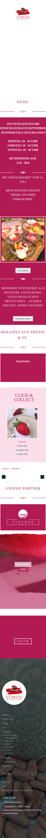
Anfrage (5, 723)
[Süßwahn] (23, 13)
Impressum (6, 782)
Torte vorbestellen (9, 762)
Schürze (8, 744)
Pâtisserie (5, 715)
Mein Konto (8, 753)
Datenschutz (6, 774)
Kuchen (8, 750)
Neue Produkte (11, 735)
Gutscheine (6, 766)
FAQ (4, 778)
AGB (4, 786)
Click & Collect (8, 719)
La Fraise (22, 442)
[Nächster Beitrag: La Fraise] (42, 477)
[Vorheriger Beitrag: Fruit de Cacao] (4, 477)
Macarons (9, 741)
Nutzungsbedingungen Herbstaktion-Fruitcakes (20, 790)
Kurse (4, 727)
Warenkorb (6, 757)
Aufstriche (9, 747)
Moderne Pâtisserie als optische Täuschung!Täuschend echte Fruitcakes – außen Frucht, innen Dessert (23, 297)
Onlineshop (6, 732)
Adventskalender (11, 738)
